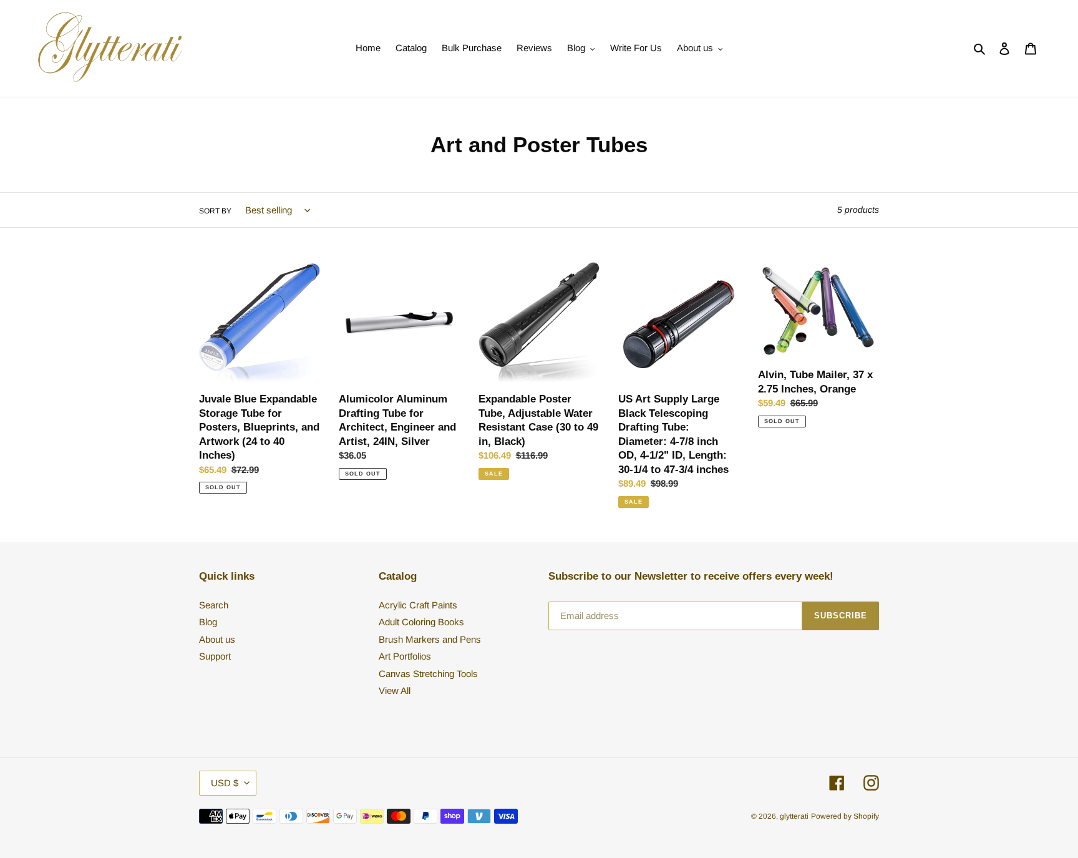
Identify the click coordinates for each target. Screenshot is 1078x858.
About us (217, 639)
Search (213, 605)
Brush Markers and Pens (430, 639)
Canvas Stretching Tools (428, 673)
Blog (208, 622)
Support (215, 656)
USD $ (224, 783)
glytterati (794, 816)
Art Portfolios (405, 656)
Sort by (215, 211)
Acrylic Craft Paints (418, 605)
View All (394, 690)
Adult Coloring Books (421, 622)
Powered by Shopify (845, 816)
